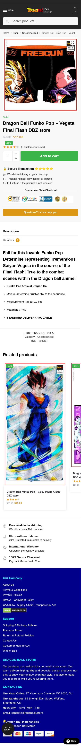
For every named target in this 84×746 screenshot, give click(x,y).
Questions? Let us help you (40, 212)
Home (6, 33)
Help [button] (73, 741)
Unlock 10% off (8, 729)
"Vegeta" (42, 340)
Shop (16, 33)
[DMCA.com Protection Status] (40, 610)
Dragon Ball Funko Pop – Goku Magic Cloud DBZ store (33, 493)
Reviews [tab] (10, 240)
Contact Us (10, 640)
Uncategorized (30, 33)
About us (8, 584)
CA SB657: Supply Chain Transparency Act (29, 604)
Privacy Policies (12, 594)
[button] (75, 10)
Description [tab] (11, 231)
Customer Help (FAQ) (16, 645)
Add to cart (49, 156)
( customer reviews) (33, 147)
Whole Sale (10, 650)
